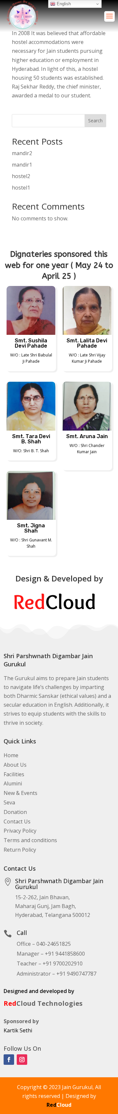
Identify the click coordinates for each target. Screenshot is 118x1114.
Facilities (14, 774)
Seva (9, 802)
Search (95, 120)
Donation (15, 812)
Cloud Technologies (43, 1003)
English (63, 3)
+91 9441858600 (65, 953)
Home (11, 755)
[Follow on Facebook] (9, 1059)
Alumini (13, 783)
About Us (15, 764)
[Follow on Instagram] (22, 1059)
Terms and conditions (30, 840)
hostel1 (21, 187)
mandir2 (22, 153)
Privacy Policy (20, 830)
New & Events (20, 793)
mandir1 (22, 164)
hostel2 (21, 176)
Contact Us (17, 821)
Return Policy (20, 849)
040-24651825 (53, 943)
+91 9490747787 (76, 973)
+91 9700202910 (63, 963)
